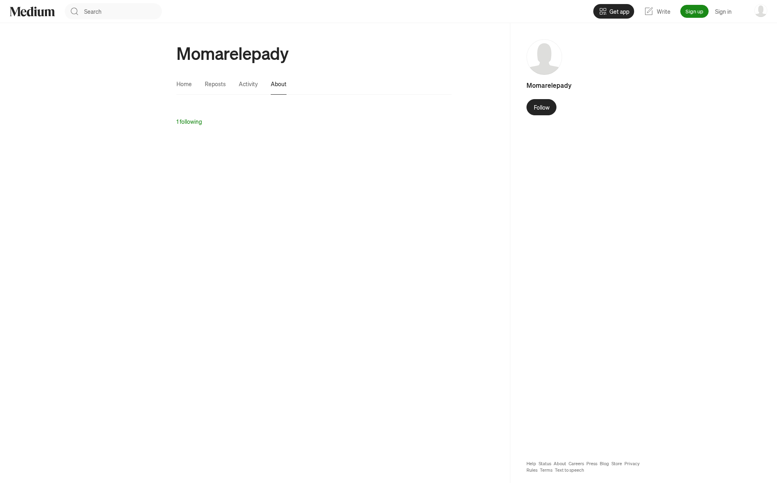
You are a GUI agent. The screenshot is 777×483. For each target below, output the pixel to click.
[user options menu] (760, 10)
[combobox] (123, 11)
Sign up (694, 11)
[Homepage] (32, 11)
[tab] (184, 84)
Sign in (723, 11)
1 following (189, 121)
